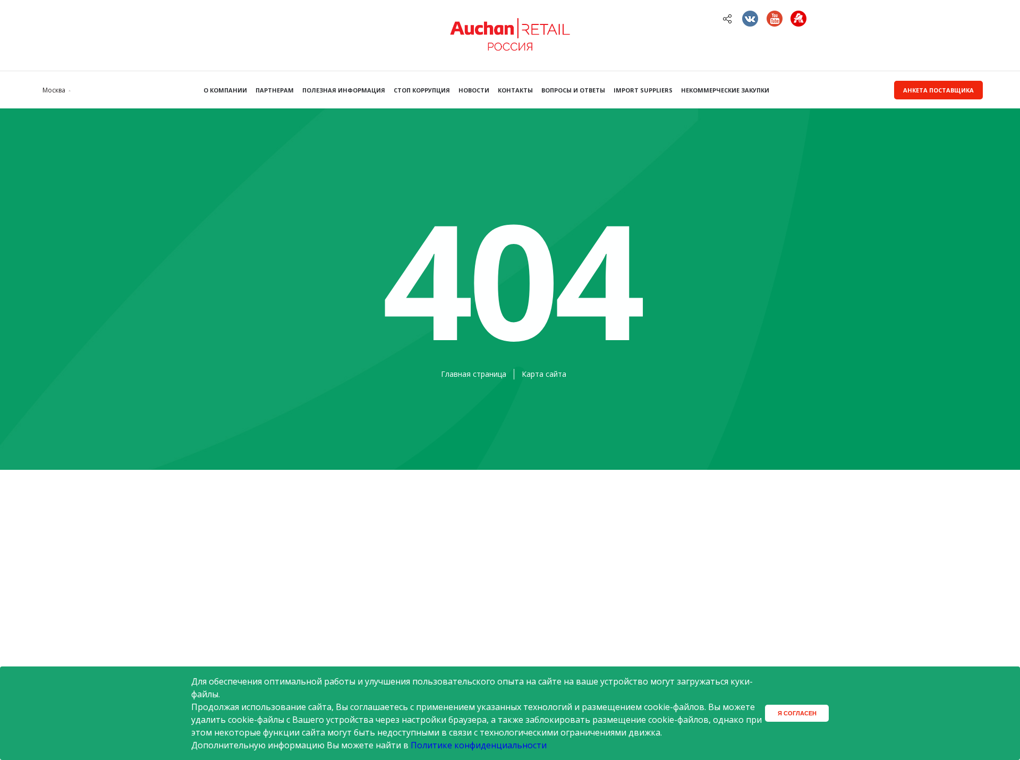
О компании (225, 90)
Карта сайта (544, 374)
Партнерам (275, 90)
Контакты (515, 90)
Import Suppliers (643, 90)
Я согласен (797, 713)
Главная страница (473, 374)
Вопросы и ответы (573, 90)
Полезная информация (343, 90)
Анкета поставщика (938, 90)
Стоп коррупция (422, 90)
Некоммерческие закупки (725, 90)
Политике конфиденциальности (479, 745)
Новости (473, 90)
